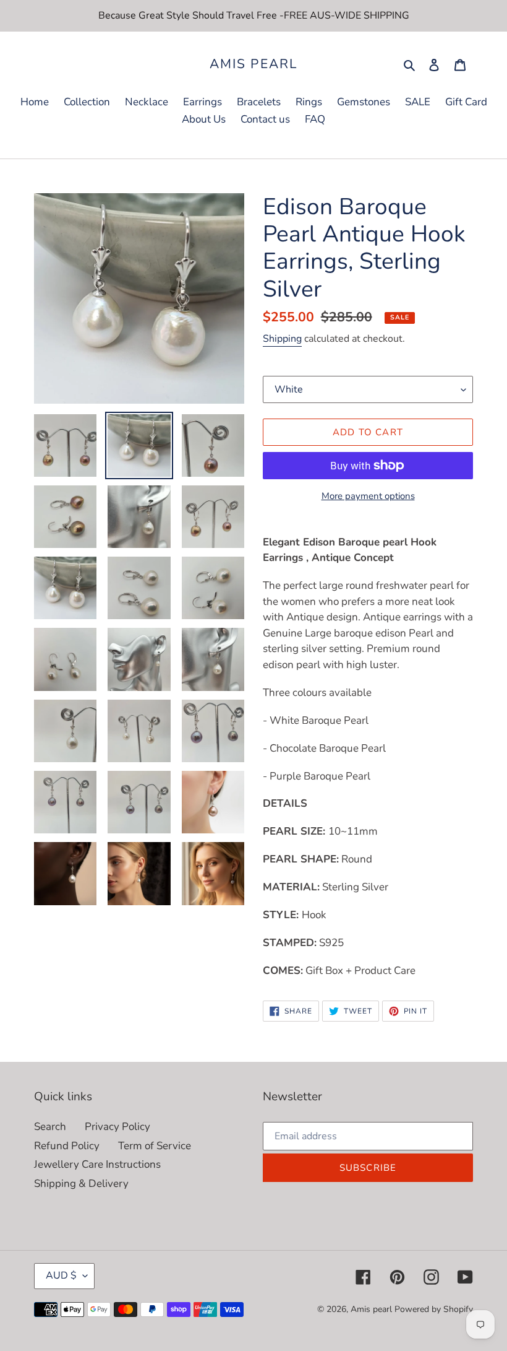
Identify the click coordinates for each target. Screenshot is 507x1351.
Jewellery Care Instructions (97, 1164)
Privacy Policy (117, 1126)
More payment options (368, 496)
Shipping (282, 338)
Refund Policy (67, 1146)
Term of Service (154, 1146)
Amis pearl (253, 64)
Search (50, 1126)
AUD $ (61, 1275)
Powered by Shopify (433, 1309)
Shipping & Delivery (81, 1183)
